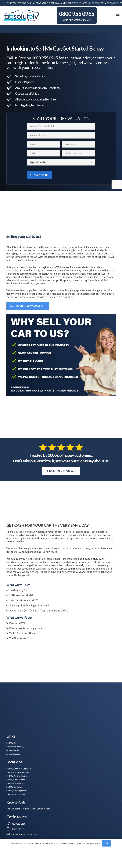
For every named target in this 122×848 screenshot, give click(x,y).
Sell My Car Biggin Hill (16, 790)
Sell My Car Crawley (15, 794)
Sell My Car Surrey (14, 787)
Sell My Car (11, 743)
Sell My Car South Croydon (18, 772)
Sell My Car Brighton (15, 783)
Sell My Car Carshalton (16, 776)
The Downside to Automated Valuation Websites (29, 808)
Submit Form (39, 175)
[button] (117, 15)
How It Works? (13, 750)
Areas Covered (13, 754)
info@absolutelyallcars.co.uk (24, 834)
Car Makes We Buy (15, 746)
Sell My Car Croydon (15, 779)
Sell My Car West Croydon (18, 768)
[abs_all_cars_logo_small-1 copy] (21, 15)
